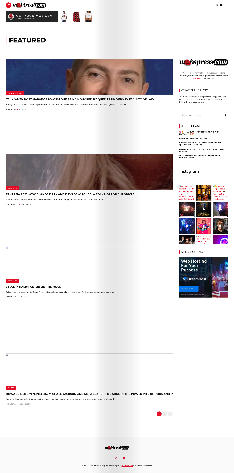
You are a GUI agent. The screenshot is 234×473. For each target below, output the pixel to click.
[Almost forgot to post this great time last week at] (187, 209)
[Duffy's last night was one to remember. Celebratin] (187, 226)
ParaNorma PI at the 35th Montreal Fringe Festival (201, 150)
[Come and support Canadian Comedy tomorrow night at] (203, 209)
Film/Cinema (12, 188)
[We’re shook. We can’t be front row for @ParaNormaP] (203, 226)
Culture (11, 388)
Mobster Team (11, 109)
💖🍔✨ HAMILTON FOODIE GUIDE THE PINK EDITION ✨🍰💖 (199, 133)
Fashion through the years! (194, 138)
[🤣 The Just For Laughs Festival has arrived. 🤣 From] (220, 193)
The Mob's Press (127, 466)
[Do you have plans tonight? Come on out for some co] (203, 193)
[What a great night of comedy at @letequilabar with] (187, 193)
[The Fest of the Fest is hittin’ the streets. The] (203, 243)
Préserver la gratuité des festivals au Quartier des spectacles (200, 144)
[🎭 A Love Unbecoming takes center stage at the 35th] (187, 243)
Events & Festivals (15, 93)
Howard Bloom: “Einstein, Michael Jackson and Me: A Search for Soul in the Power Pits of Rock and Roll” (93, 394)
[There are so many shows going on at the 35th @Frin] (220, 226)
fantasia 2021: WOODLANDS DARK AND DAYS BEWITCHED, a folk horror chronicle (70, 194)
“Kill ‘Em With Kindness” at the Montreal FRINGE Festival (201, 157)
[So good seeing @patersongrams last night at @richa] (220, 209)
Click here (196, 78)
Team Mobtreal (11, 404)
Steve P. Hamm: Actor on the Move (33, 287)
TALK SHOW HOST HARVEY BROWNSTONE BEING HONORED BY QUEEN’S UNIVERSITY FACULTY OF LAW (80, 99)
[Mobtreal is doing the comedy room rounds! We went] (220, 243)
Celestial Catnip (12, 204)
